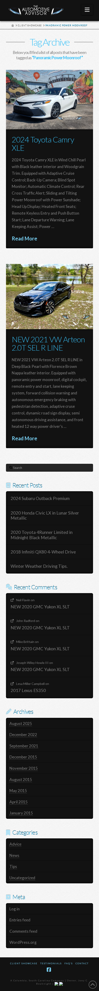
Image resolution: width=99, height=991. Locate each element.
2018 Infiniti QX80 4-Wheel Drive (43, 551)
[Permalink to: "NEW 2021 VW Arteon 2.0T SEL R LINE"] (49, 296)
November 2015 (23, 768)
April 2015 (18, 801)
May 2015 (18, 790)
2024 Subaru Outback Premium (40, 498)
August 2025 (20, 723)
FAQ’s (68, 963)
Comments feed (23, 931)
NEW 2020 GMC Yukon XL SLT (40, 606)
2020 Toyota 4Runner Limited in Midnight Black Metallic (42, 535)
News (14, 855)
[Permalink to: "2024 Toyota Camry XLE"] (49, 99)
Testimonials (51, 963)
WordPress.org (23, 942)
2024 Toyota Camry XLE (43, 143)
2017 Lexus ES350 (28, 690)
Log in (14, 908)
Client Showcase (24, 963)
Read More (24, 238)
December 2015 (23, 756)
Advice (15, 844)
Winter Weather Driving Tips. (39, 566)
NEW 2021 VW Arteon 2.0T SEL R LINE (48, 343)
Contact (82, 963)
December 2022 (23, 734)
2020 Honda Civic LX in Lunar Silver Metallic (45, 515)
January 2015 (21, 813)
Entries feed (19, 919)
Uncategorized (22, 877)
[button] (87, 9)
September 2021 (23, 745)
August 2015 (20, 779)
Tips (13, 866)
